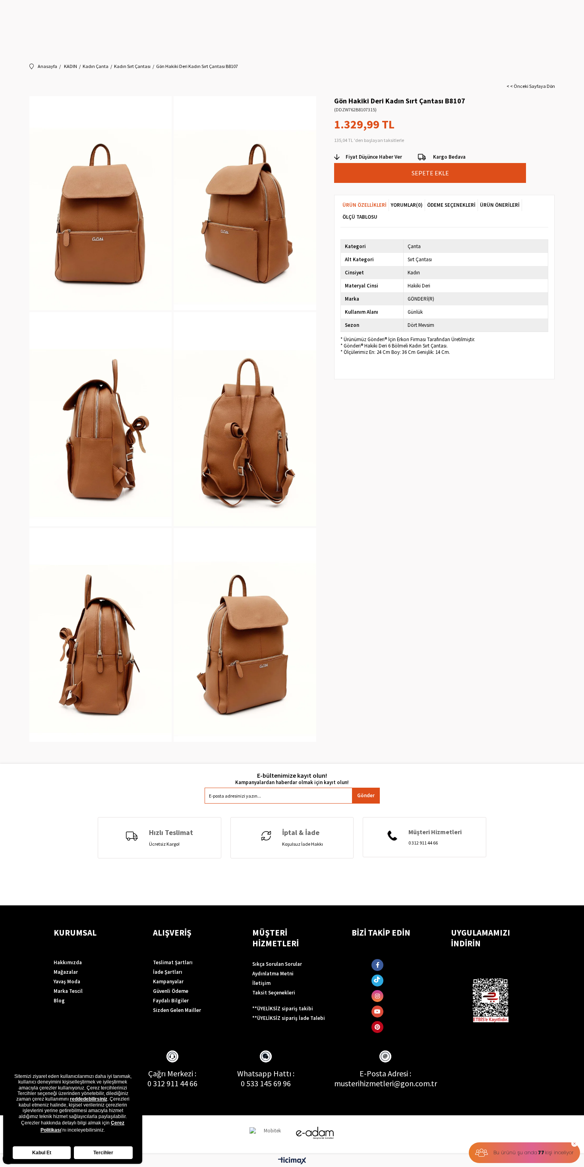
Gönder (366, 795)
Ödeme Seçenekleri (451, 205)
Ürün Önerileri (500, 205)
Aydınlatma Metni (273, 973)
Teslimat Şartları (173, 962)
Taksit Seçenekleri (273, 992)
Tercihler (103, 1152)
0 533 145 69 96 (266, 1083)
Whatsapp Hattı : (265, 1073)
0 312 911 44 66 (172, 1083)
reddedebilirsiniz (88, 1099)
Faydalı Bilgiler (171, 1000)
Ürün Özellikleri (364, 205)
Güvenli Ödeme (170, 991)
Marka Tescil (68, 991)
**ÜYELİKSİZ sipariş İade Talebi (288, 1018)
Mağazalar (66, 972)
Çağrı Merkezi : (172, 1073)
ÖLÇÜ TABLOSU (359, 217)
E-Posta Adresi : (385, 1073)
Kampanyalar (168, 981)
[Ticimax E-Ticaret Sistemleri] (292, 1161)
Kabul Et (41, 1152)
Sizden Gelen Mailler (177, 1010)
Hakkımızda (68, 962)
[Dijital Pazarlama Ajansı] (269, 1134)
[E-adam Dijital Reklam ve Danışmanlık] (315, 1133)
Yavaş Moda (67, 981)
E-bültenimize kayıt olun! (292, 775)
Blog (59, 1000)
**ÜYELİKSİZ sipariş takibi (282, 1008)
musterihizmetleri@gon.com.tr (385, 1083)
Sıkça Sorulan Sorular (277, 964)
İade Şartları (167, 972)
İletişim (261, 983)
